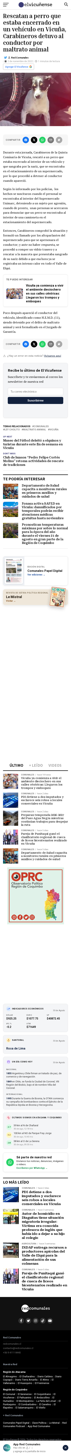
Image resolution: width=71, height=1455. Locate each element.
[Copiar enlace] (59, 140)
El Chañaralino (27, 1376)
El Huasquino (25, 1383)
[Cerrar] (65, 1448)
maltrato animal (34, 429)
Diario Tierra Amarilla (26, 1379)
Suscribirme (35, 400)
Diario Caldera (45, 1376)
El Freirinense (42, 1383)
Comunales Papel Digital (16, 1422)
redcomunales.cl (12, 1343)
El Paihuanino (24, 1397)
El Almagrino (10, 1376)
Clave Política (39, 1422)
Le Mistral (54, 1422)
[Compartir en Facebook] (26, 140)
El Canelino (45, 1404)
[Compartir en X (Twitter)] (34, 140)
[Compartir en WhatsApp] (42, 140)
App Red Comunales (39, 1426)
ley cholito (12, 429)
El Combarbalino (28, 1404)
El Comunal (9, 1394)
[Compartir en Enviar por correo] (51, 140)
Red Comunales (20, 58)
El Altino (44, 1379)
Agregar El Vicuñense (16, 67)
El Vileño (40, 1407)
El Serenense (25, 1394)
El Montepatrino (25, 1401)
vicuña (54, 429)
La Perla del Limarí (46, 1401)
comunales (41, 426)
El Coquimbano (42, 1394)
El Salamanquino (25, 1407)
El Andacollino (42, 1397)
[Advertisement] (35, 644)
